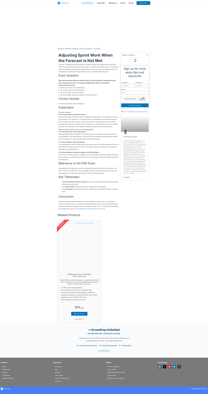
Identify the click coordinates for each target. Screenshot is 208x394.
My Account (58, 366)
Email (123, 89)
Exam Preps (6, 369)
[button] (147, 55)
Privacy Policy (111, 369)
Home (4, 366)
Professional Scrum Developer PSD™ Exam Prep (90, 209)
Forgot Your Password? (62, 378)
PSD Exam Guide (130, 137)
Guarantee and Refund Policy (116, 372)
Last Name (138, 82)
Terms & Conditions (113, 366)
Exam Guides (59, 375)
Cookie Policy (111, 375)
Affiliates (57, 372)
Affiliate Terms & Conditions (115, 378)
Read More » (127, 177)
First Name (124, 82)
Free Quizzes (6, 375)
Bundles (4, 372)
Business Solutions (8, 378)
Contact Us (58, 381)
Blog (56, 369)
